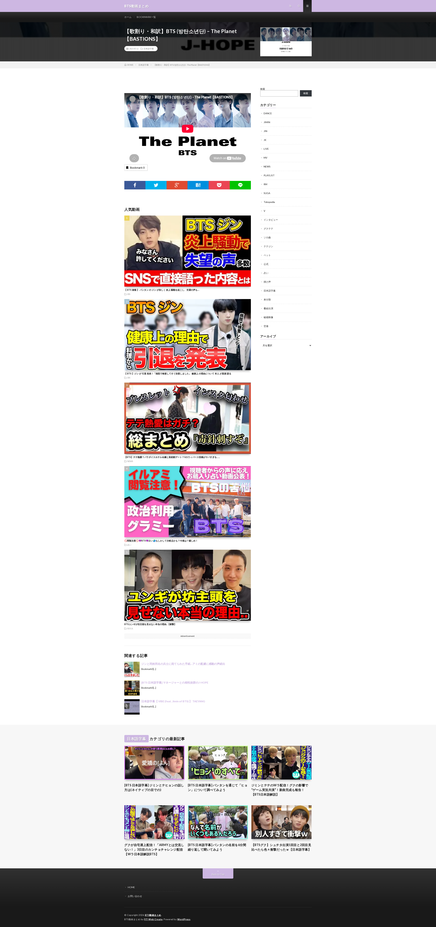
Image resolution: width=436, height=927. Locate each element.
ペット (267, 255)
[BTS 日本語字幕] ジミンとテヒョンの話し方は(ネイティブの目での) (154, 787)
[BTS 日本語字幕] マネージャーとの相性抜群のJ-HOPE (174, 682)
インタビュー (271, 219)
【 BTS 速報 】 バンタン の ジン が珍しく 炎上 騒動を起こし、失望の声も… (161, 289)
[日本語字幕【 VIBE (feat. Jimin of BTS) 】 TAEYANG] (132, 707)
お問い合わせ (135, 896)
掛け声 (267, 281)
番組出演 (268, 308)
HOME (131, 887)
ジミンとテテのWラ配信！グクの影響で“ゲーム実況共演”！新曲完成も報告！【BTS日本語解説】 (279, 789)
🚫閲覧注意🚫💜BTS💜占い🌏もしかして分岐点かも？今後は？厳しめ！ (161, 540)
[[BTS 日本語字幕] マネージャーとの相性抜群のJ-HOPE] (132, 688)
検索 (262, 88)
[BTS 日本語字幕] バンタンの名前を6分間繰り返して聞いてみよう (217, 847)
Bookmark (137, 167)
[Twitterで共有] (156, 185)
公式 (266, 264)
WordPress (183, 919)
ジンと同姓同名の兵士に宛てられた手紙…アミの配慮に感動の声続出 (183, 663)
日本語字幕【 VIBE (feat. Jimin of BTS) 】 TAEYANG (173, 701)
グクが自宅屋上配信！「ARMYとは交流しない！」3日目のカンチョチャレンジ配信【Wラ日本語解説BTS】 (154, 849)
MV (265, 157)
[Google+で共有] (177, 185)
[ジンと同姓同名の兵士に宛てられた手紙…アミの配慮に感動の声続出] (132, 669)
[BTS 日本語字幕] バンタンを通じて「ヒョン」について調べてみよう (218, 787)
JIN (128, 294)
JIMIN (267, 122)
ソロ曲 (267, 237)
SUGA (130, 628)
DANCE (268, 113)
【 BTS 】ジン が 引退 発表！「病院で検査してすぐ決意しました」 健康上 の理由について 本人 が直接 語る (177, 373)
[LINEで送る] (240, 185)
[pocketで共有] (219, 185)
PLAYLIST (269, 175)
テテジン (268, 246)
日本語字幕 (149, 49)
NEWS (130, 461)
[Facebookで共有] (134, 185)
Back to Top (218, 874)
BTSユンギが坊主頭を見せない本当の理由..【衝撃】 (150, 624)
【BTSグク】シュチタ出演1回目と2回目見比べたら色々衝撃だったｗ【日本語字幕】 (281, 847)
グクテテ (268, 228)
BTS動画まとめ (153, 915)
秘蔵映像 (268, 317)
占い (129, 545)
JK (265, 139)
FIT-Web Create (153, 919)
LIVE (266, 148)
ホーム (127, 17)
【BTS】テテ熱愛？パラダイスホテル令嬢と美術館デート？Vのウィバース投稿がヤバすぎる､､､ (172, 457)
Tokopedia (269, 202)
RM (265, 184)
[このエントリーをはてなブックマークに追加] (198, 185)
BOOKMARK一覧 (146, 17)
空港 (266, 326)
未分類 (267, 299)
